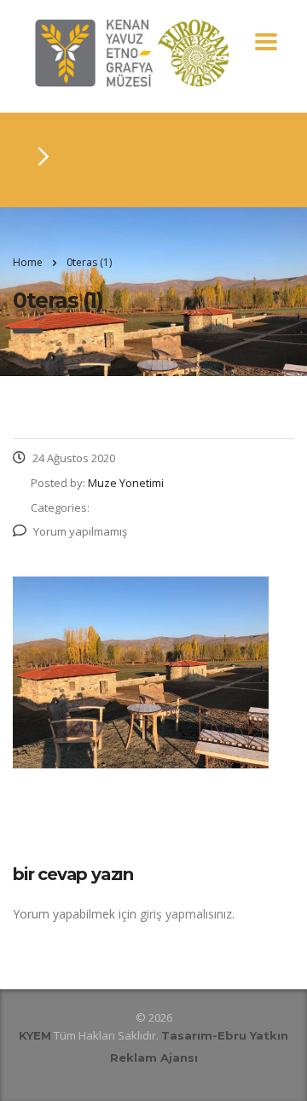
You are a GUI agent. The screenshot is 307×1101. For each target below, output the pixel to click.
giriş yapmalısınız (186, 914)
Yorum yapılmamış (80, 531)
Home (28, 262)
